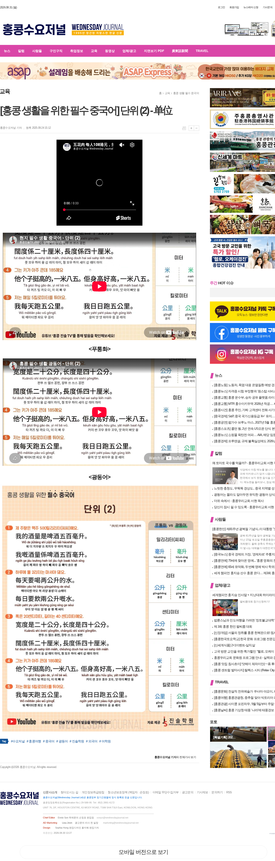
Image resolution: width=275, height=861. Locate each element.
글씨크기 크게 (191, 128)
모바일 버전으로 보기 (143, 852)
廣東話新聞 (180, 51)
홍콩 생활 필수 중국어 (186, 93)
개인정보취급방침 (93, 792)
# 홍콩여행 (34, 741)
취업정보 (76, 51)
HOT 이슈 (222, 283)
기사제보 (202, 792)
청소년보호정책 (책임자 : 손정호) (128, 792)
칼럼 (21, 51)
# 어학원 (105, 741)
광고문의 (187, 792)
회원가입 (234, 7)
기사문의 (267, 7)
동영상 (110, 51)
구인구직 (56, 51)
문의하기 (217, 792)
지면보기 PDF (154, 51)
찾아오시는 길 (69, 792)
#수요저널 (18, 741)
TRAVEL (202, 51)
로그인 (221, 7)
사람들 (37, 51)
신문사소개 (50, 792)
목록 (184, 128)
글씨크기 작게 (196, 128)
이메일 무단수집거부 (166, 792)
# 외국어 (91, 741)
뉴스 (7, 51)
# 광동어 (62, 741)
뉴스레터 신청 (250, 7)
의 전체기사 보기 (175, 757)
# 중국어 (48, 741)
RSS (229, 792)
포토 (213, 722)
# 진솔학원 (77, 741)
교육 (94, 51)
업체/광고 (129, 51)
